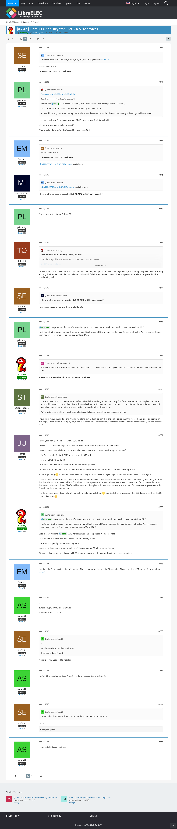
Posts (21, 72)
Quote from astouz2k (53, 639)
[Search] (166, 3)
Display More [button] (100, 265)
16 (25, 38)
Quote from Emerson (53, 55)
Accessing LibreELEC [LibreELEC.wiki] (57, 94)
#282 (160, 507)
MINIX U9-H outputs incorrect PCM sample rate (90, 797)
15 (21, 38)
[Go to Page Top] (173, 825)
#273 (160, 140)
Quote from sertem (53, 148)
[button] (133, 3)
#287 (160, 704)
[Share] (168, 39)
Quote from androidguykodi (57, 363)
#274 (160, 175)
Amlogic (17, 802)
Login (146, 3)
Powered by (88, 825)
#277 (160, 288)
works (104, 59)
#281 (160, 435)
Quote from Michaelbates (55, 295)
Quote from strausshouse (55, 397)
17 (30, 38)
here (41, 572)
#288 (160, 741)
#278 (160, 321)
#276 (160, 242)
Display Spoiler (49, 729)
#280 (160, 389)
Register (156, 3)
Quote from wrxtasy (53, 89)
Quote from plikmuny (54, 514)
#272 (160, 82)
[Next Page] (43, 39)
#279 (160, 355)
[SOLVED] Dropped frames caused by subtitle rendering (39, 797)
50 (38, 38)
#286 (160, 670)
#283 (160, 563)
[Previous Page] (8, 39)
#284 (160, 597)
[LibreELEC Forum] (88, 12)
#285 (160, 631)
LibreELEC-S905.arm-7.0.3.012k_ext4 (54, 164)
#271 (160, 47)
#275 (160, 208)
